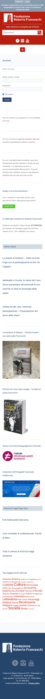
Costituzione (30, 582)
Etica (14, 591)
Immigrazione (37, 594)
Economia (30, 587)
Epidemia (6, 591)
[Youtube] (27, 41)
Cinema (5, 582)
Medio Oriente (22, 600)
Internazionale (8, 597)
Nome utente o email (10, 77)
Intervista (19, 596)
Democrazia (32, 585)
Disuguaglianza (18, 588)
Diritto (9, 588)
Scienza (31, 605)
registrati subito (30, 139)
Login (27, 2)
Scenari (23, 605)
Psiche (15, 602)
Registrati (19, 2)
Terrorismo (31, 609)
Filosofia (37, 590)
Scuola (37, 605)
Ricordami (9, 94)
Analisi (23, 579)
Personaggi (33, 599)
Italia (27, 597)
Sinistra (5, 609)
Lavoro (31, 597)
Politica (6, 602)
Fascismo (29, 591)
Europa (20, 590)
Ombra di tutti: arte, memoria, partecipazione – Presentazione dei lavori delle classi (20, 311)
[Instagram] (22, 41)
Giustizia (22, 594)
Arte (27, 579)
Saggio (16, 605)
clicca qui (5, 121)
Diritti (4, 588)
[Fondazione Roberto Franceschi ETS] (22, 17)
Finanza (5, 594)
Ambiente (6, 579)
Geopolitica (15, 594)
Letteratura (9, 599)
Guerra (29, 593)
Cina (39, 579)
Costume (7, 584)
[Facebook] (17, 41)
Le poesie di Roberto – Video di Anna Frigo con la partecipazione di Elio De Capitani (21, 262)
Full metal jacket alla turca (15, 520)
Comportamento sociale (17, 582)
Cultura (20, 584)
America (16, 579)
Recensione (27, 602)
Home (4, 69)
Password (6, 86)
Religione (7, 605)
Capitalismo (33, 579)
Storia (24, 608)
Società (14, 608)
